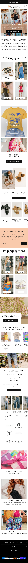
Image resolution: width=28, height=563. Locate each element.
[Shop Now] (14, 121)
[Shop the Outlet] (14, 520)
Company (14, 546)
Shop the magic (18, 198)
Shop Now (14, 476)
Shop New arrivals (14, 31)
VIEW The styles (14, 389)
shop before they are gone (14, 537)
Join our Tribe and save (13, 542)
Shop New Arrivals (14, 161)
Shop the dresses (11, 320)
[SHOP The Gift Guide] (14, 459)
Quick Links (14, 550)
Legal (14, 554)
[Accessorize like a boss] (14, 489)
